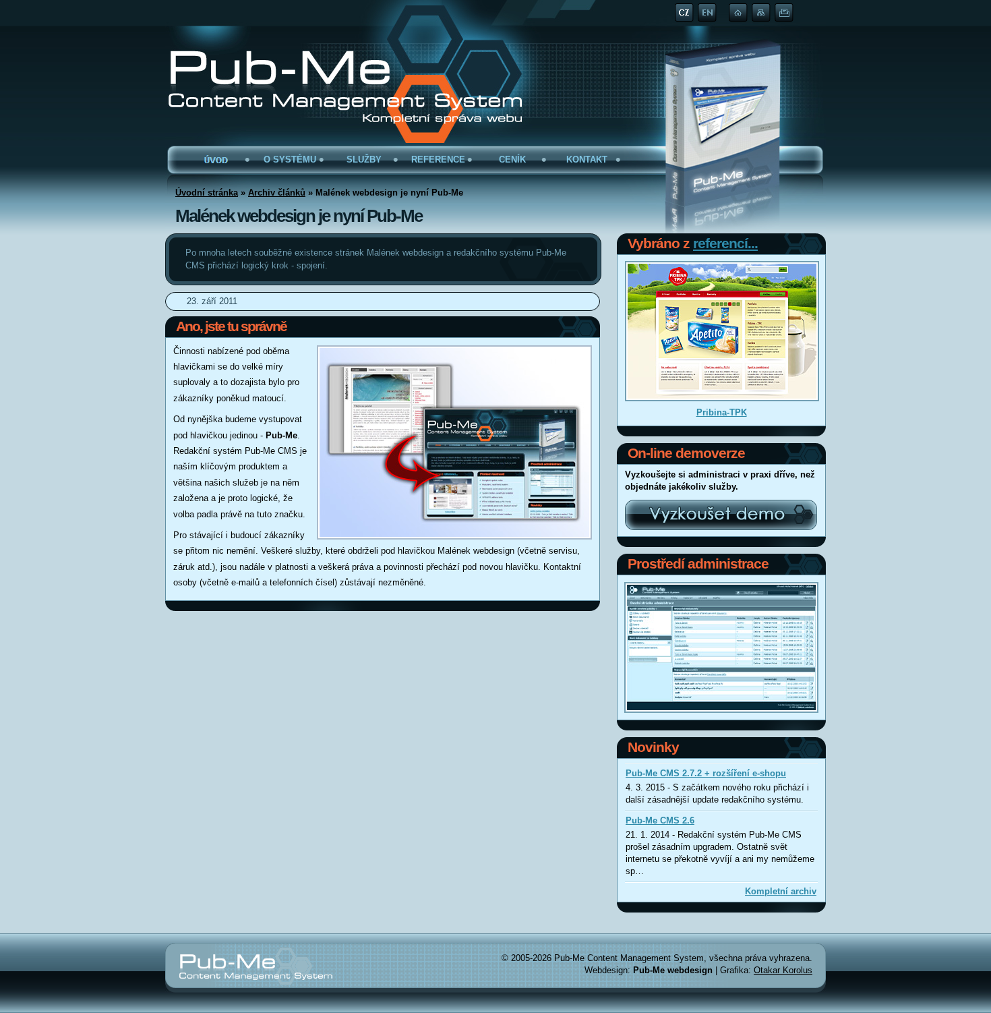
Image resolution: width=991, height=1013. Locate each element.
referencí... (725, 243)
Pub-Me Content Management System (299, 62)
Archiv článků (276, 192)
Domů (738, 12)
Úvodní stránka (216, 162)
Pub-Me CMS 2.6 (660, 820)
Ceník (512, 159)
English (707, 12)
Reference (438, 159)
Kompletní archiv (780, 891)
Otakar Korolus (783, 970)
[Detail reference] (722, 331)
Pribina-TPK (721, 412)
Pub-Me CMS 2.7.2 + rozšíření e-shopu (706, 773)
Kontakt (586, 159)
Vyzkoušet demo (721, 514)
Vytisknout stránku (784, 14)
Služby (364, 159)
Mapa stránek (761, 14)
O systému (290, 159)
